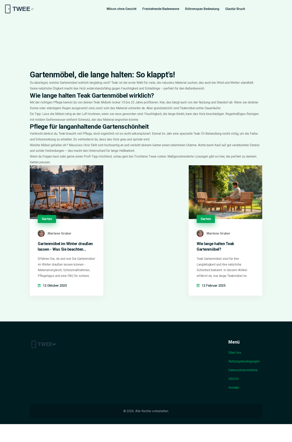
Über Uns (234, 352)
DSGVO (233, 379)
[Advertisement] (146, 40)
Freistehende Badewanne (160, 9)
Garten (47, 219)
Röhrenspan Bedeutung (202, 9)
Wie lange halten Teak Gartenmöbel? (215, 246)
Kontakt (233, 387)
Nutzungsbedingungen (244, 361)
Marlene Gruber (60, 233)
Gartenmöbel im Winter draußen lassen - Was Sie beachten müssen (65, 246)
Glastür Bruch (235, 9)
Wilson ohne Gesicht (121, 9)
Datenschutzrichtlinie (243, 370)
